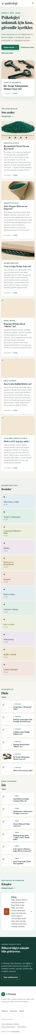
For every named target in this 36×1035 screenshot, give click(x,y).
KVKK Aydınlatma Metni (8, 1027)
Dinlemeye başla (27, 47)
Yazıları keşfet (8, 47)
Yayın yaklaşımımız (10, 977)
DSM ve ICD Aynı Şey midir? (17, 441)
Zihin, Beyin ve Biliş (11, 143)
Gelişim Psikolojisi (11, 263)
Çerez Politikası (21, 1027)
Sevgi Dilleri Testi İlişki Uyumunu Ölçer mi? (21, 800)
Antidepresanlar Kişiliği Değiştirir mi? (21, 733)
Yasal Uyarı (13, 1011)
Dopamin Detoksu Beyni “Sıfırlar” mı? (14, 325)
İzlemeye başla (7, 53)
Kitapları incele (7, 888)
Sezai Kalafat (16, 1031)
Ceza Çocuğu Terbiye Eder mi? (17, 266)
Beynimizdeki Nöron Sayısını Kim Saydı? (16, 147)
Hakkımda (4, 1011)
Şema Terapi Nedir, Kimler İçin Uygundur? (22, 862)
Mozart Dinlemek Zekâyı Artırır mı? (21, 825)
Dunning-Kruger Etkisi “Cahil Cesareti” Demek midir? (21, 837)
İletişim (21, 1011)
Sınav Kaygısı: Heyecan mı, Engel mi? (15, 207)
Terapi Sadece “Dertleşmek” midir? (22, 708)
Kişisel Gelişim (9, 320)
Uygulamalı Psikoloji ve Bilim (15, 438)
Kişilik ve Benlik (10, 381)
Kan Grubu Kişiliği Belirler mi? (18, 383)
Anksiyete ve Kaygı (11, 203)
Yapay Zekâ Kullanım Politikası (10, 1024)
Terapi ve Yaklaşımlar (12, 82)
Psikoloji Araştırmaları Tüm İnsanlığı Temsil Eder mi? (22, 720)
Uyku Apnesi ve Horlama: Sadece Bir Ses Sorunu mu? (22, 850)
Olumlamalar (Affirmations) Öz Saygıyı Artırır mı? (23, 812)
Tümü (3, 697)
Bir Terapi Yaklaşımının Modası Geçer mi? (16, 87)
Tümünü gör (6, 116)
